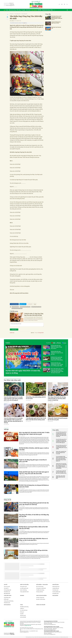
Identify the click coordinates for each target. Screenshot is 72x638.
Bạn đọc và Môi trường (40, 599)
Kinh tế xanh (55, 584)
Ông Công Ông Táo (15, 306)
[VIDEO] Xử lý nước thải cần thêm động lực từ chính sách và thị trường (57, 358)
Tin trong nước (7, 586)
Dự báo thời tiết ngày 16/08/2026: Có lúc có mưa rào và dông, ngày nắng (57, 364)
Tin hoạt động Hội (7, 590)
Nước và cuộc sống (24, 584)
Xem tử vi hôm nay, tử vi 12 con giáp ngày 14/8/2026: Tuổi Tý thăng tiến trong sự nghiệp (61, 447)
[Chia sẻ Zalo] (7, 17)
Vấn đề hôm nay (7, 591)
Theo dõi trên (48, 342)
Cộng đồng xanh (7, 597)
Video (21, 604)
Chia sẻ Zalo (23, 304)
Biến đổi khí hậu (7, 593)
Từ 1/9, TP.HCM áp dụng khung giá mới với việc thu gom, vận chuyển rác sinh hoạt (34, 503)
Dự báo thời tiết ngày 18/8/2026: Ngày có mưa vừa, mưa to (56, 347)
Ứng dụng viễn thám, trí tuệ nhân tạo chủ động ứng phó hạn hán (34, 515)
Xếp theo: (32, 332)
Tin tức (5, 584)
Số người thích (41, 332)
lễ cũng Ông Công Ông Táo (36, 306)
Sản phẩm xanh (55, 593)
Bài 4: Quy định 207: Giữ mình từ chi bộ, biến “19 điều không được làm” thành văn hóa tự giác (34, 433)
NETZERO (22, 595)
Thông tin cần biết (40, 604)
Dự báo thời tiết (23, 617)
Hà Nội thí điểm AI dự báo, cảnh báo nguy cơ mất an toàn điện (34, 448)
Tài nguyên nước (23, 586)
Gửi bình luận (14, 329)
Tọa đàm (21, 613)
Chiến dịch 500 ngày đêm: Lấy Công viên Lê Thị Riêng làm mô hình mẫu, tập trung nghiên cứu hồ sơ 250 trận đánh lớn (61, 466)
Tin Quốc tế (6, 588)
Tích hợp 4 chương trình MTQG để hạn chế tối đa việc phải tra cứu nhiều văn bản (33, 551)
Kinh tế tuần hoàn (55, 586)
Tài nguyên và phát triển (41, 588)
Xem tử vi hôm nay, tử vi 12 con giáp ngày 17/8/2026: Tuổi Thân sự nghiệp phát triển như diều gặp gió (13, 398)
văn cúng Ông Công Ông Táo (25, 306)
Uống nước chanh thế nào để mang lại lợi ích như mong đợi (57, 419)
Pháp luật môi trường (41, 595)
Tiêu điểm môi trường (24, 606)
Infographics (7, 604)
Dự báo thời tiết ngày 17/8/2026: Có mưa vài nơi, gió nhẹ (57, 353)
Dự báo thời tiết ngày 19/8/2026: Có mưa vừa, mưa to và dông (23, 372)
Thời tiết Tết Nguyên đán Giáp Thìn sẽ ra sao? (56, 23)
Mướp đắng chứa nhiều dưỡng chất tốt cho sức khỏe (36, 397)
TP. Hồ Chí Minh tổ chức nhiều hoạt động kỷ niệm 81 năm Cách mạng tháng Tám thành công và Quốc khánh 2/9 (61, 458)
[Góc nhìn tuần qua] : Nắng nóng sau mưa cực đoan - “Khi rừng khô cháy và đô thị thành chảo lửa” (57, 370)
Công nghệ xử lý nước (24, 591)
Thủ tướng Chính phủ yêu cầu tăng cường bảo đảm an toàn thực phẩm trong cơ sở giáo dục (57, 398)
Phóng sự (22, 611)
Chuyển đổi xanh (55, 588)
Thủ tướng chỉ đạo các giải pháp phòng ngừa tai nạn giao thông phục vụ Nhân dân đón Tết (56, 18)
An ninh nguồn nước (24, 588)
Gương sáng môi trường (8, 600)
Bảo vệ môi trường (39, 586)
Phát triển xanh (7, 602)
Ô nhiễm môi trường (40, 590)
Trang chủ (11, 13)
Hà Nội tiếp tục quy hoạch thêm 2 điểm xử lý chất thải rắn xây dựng (33, 527)
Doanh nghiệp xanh (56, 591)
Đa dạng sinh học (39, 591)
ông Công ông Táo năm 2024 (17, 308)
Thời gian (36, 332)
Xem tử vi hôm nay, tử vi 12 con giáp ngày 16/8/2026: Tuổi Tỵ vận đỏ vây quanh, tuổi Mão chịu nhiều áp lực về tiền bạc (13, 420)
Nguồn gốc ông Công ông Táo (56, 28)
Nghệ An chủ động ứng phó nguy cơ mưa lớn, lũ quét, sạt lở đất (33, 460)
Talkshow (22, 608)
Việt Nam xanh (23, 615)
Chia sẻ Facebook (15, 304)
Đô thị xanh (6, 599)
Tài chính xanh (55, 590)
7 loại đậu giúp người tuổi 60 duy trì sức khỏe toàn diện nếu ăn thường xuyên (36, 419)
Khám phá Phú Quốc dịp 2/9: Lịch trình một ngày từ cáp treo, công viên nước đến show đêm (34, 472)
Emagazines (55, 595)
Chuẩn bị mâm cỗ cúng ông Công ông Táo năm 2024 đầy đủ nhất (33, 314)
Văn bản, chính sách (40, 597)
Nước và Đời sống (23, 590)
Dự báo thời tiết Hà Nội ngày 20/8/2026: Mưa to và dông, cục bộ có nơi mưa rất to (33, 539)
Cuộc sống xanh (17, 13)
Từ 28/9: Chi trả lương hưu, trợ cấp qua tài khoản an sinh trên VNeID (34, 486)
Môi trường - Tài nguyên (42, 584)
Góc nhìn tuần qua (23, 610)
